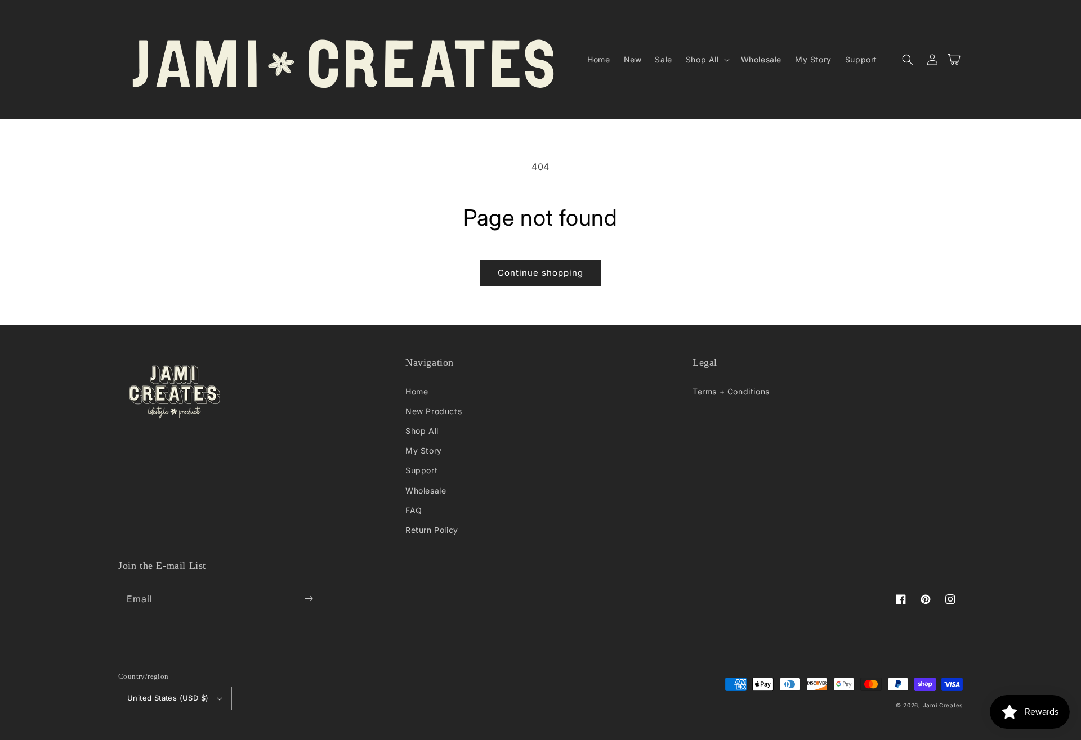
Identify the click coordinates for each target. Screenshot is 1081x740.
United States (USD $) (167, 697)
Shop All (422, 431)
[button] (706, 59)
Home (416, 391)
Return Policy (431, 530)
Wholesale (425, 490)
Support (421, 470)
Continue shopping (540, 272)
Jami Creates (943, 705)
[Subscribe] (308, 598)
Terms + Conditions (731, 391)
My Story (423, 450)
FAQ (413, 510)
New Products (433, 411)
